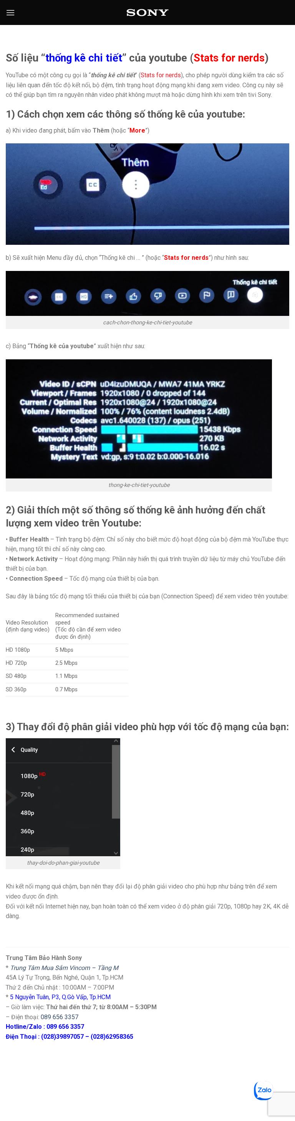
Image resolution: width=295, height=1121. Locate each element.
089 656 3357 (59, 1017)
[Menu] (10, 12)
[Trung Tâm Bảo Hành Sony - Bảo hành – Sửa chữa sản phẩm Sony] (147, 13)
